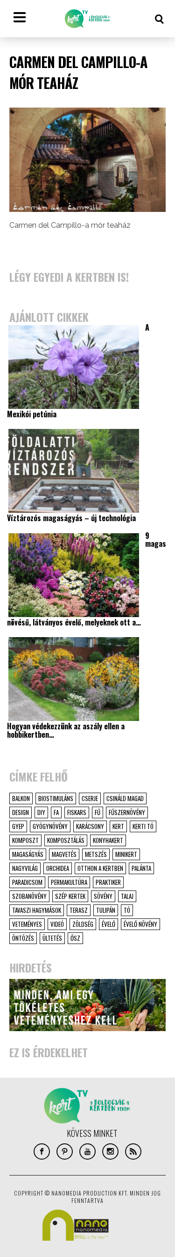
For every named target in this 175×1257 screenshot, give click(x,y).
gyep (18, 826)
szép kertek (70, 896)
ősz (75, 938)
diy (41, 812)
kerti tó (143, 826)
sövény (103, 896)
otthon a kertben (100, 868)
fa (56, 812)
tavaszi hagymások (36, 910)
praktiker (108, 882)
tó (127, 910)
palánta (141, 868)
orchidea (57, 868)
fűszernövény (127, 812)
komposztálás (65, 840)
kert (118, 826)
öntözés (23, 938)
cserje (90, 798)
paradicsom (27, 882)
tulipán (105, 910)
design (20, 812)
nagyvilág (25, 868)
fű (97, 812)
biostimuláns (55, 798)
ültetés (52, 938)
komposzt (25, 840)
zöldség (82, 924)
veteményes (27, 924)
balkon (21, 798)
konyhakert (108, 840)
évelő (108, 924)
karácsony (90, 826)
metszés (96, 854)
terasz (79, 910)
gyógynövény (50, 826)
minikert (126, 854)
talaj (127, 896)
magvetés (64, 854)
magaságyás (27, 854)
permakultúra (69, 882)
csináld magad (125, 798)
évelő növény (140, 924)
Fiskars (76, 812)
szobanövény (29, 896)
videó (57, 924)
